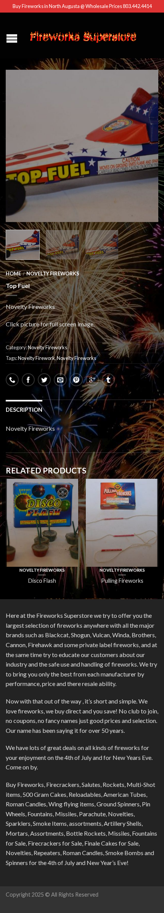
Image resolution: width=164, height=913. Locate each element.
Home (13, 273)
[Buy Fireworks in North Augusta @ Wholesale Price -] (82, 35)
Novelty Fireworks (52, 273)
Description (24, 409)
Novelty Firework (36, 358)
